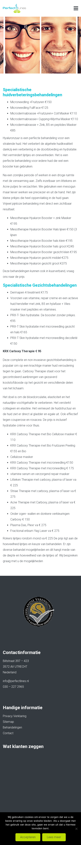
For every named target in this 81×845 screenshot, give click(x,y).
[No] (76, 829)
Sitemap (8, 722)
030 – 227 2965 (13, 687)
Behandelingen (12, 727)
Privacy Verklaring (14, 716)
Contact (8, 733)
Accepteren (28, 837)
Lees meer (54, 837)
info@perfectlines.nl (16, 681)
